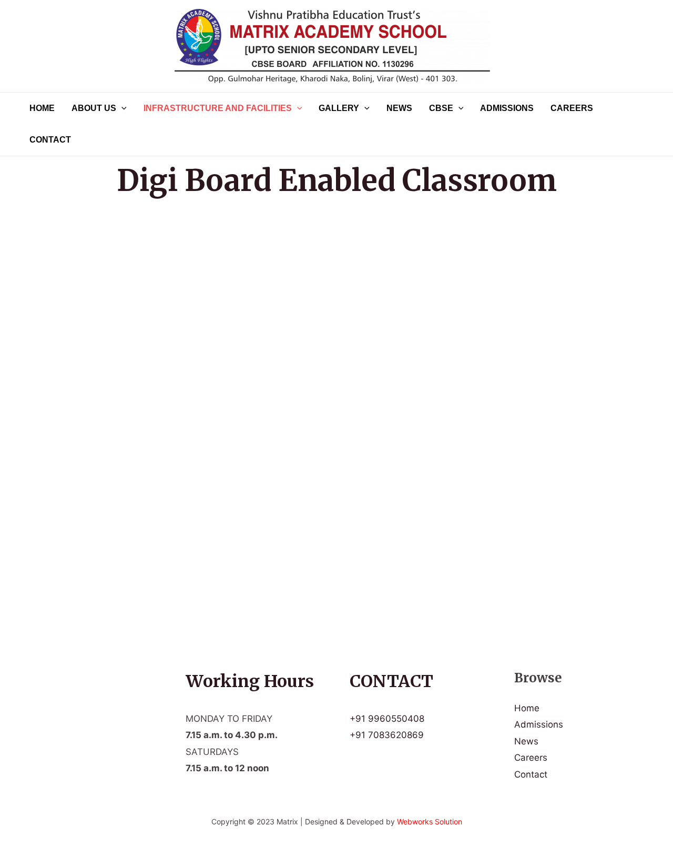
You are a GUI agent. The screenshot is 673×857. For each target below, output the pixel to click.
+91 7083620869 (387, 735)
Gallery (339, 108)
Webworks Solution (429, 821)
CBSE (441, 108)
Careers (571, 108)
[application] (121, 108)
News (399, 108)
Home (42, 108)
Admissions (507, 108)
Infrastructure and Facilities (218, 108)
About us (94, 108)
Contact (50, 139)
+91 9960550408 (387, 718)
